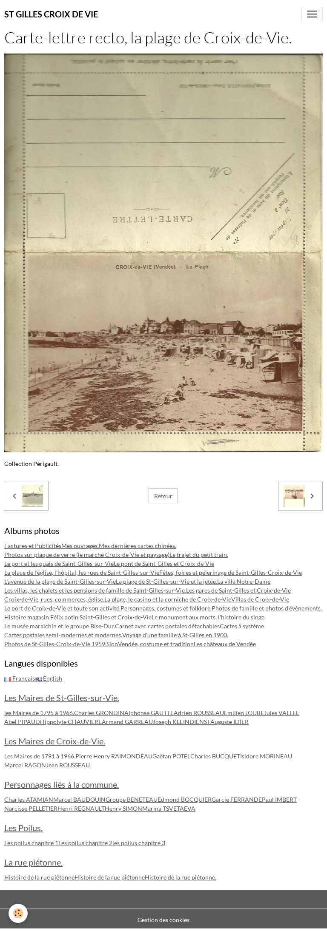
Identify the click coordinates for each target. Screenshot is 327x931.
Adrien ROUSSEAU (199, 712)
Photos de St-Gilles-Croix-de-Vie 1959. (55, 643)
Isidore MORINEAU (266, 756)
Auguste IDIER (229, 721)
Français (23, 678)
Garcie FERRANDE (237, 799)
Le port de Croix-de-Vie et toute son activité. (62, 608)
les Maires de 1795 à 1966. (39, 712)
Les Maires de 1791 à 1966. (39, 756)
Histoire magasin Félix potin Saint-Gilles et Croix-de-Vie (78, 617)
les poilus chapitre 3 (138, 842)
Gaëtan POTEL (171, 756)
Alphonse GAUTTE (149, 712)
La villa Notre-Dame (243, 581)
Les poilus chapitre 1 (31, 842)
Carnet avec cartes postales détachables (167, 626)
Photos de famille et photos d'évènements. (267, 608)
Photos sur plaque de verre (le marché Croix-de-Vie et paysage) (86, 554)
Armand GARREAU (127, 721)
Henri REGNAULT (81, 808)
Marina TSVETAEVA (168, 808)
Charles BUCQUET (215, 756)
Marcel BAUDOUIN (79, 799)
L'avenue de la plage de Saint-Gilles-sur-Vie (60, 581)
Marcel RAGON (25, 765)
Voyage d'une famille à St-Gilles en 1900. (175, 635)
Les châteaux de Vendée (225, 643)
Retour (163, 496)
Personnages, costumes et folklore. (166, 608)
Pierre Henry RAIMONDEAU (113, 756)
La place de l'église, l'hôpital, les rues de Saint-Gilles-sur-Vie (81, 572)
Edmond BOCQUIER (185, 799)
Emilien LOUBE (244, 712)
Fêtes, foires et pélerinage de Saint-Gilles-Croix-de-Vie (230, 572)
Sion (112, 643)
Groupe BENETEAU (132, 799)
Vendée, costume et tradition (156, 643)
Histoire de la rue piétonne (39, 877)
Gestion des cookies (163, 919)
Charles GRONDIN (99, 712)
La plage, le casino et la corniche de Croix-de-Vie (167, 599)
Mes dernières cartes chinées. (137, 545)
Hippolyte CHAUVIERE (71, 721)
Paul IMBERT (279, 799)
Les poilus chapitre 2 (85, 842)
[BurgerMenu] (312, 14)
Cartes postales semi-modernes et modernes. (63, 635)
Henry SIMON (123, 808)
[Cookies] (18, 913)
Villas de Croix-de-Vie (260, 599)
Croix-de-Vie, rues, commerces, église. (54, 599)
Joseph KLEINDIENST (181, 721)
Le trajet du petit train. (198, 554)
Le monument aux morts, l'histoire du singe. (209, 617)
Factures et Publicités (32, 545)
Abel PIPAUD (22, 721)
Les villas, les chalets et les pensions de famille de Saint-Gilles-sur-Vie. (95, 590)
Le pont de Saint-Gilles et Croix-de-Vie (164, 563)
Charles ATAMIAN (28, 799)
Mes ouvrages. (80, 545)
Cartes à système (242, 626)
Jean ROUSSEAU (68, 765)
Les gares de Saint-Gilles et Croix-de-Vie (238, 590)
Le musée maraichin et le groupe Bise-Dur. (59, 626)
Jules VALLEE (281, 712)
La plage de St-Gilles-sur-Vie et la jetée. (166, 581)
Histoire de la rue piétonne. (180, 877)
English (52, 678)
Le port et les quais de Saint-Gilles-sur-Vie (59, 563)
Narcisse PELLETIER (30, 808)
